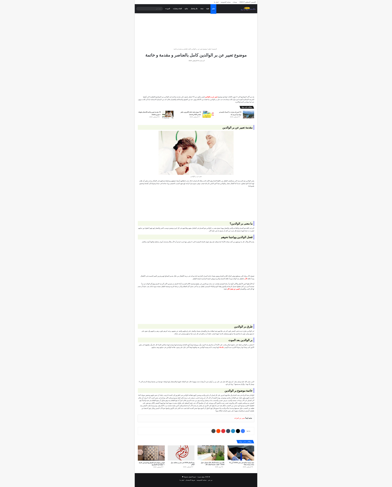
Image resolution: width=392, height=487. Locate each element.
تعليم (213, 8)
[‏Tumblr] (228, 431)
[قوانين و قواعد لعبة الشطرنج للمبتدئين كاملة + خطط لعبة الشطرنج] (151, 452)
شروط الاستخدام (190, 480)
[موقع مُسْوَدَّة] (248, 9)
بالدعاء (221, 347)
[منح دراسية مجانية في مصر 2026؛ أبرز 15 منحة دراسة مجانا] (240, 452)
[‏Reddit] (218, 431)
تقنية (207, 8)
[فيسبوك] (243, 431)
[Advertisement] (196, 30)
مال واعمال (194, 8)
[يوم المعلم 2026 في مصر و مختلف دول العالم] (181, 452)
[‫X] (238, 431)
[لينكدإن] (233, 431)
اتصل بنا (216, 2)
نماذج (186, 8)
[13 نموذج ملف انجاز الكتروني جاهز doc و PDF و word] (208, 114)
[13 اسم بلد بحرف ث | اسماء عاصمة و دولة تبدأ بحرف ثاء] (248, 114)
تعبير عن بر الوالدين (211, 97)
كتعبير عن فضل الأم (233, 289)
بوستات (235, 2)
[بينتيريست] (223, 431)
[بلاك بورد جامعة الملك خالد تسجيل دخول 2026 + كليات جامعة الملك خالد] (211, 452)
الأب (245, 279)
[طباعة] (213, 431)
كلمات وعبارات (177, 8)
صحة (201, 8)
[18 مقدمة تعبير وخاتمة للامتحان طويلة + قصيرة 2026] (167, 114)
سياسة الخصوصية (226, 2)
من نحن (210, 480)
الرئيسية (214, 49)
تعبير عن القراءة (239, 418)
